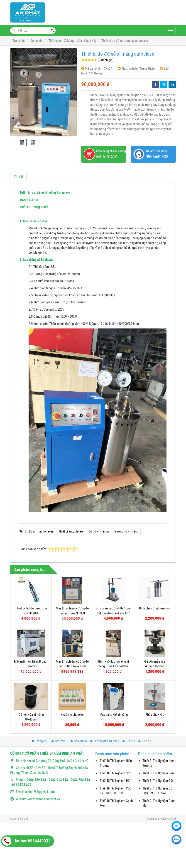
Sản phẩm (80, 741)
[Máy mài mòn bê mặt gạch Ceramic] (31, 643)
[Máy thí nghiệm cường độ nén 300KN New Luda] (72, 643)
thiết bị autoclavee (71, 531)
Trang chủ (41, 741)
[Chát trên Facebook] (176, 826)
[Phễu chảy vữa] (155, 696)
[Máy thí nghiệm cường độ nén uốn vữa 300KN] (72, 590)
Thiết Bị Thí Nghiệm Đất (115, 781)
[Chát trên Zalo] (176, 839)
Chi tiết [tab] (18, 176)
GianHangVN (168, 818)
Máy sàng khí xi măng (114, 715)
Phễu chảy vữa (154, 715)
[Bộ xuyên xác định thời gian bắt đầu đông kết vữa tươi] (113, 590)
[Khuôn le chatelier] (72, 696)
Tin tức (130, 741)
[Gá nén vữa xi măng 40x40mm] (31, 696)
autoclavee (46, 531)
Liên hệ (146, 741)
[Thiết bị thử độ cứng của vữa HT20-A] (31, 590)
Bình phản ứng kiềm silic (155, 608)
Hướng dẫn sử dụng (106, 741)
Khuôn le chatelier (72, 715)
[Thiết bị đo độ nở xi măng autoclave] (43, 92)
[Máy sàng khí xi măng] (113, 696)
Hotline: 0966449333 (31, 841)
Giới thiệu (61, 741)
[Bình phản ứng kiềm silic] (155, 590)
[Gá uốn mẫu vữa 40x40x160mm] (155, 643)
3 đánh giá (105, 60)
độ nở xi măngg (98, 531)
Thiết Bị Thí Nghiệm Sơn (115, 773)
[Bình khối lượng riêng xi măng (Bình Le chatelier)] (113, 643)
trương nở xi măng (126, 531)
